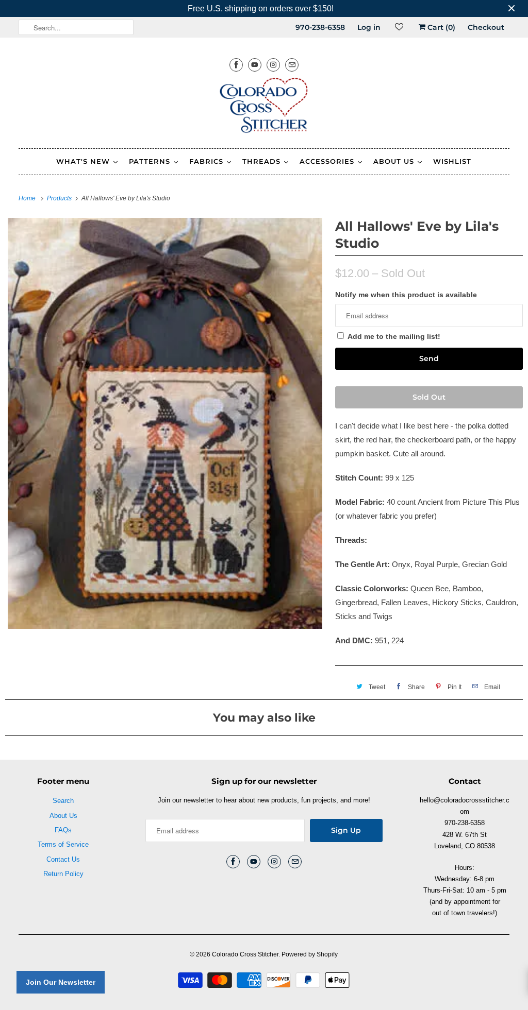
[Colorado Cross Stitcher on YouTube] (254, 64)
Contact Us (63, 859)
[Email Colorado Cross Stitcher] (292, 64)
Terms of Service (63, 844)
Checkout (486, 27)
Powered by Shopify (310, 954)
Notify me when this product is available (406, 294)
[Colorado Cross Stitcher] (264, 107)
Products (60, 198)
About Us (63, 815)
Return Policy (63, 874)
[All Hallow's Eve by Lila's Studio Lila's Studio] (165, 423)
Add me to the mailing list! (394, 336)
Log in (369, 27)
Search (63, 800)
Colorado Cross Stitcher (245, 954)
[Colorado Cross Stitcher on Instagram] (273, 64)
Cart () (440, 27)
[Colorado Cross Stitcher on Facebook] (236, 64)
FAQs (63, 830)
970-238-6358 (320, 27)
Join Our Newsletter (60, 982)
